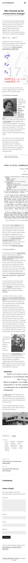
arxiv (6, 441)
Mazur (21, 445)
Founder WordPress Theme (10, 558)
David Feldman (21, 253)
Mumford (7, 448)
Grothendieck (20, 441)
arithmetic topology (17, 245)
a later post (7, 394)
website (4, 290)
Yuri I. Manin (15, 225)
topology (7, 450)
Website (4, 529)
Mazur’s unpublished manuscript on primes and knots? (13, 257)
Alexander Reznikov (8, 240)
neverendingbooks (8, 3)
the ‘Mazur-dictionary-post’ (21, 109)
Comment (5, 498)
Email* (4, 522)
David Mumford (16, 354)
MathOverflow (14, 445)
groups (6, 443)
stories (14, 436)
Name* (4, 514)
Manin (6, 445)
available (9, 286)
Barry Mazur (7, 121)
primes (20, 448)
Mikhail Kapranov (16, 238)
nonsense (14, 448)
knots (19, 443)
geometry (12, 441)
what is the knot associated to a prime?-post (12, 48)
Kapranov (13, 443)
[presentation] (22, 24)
